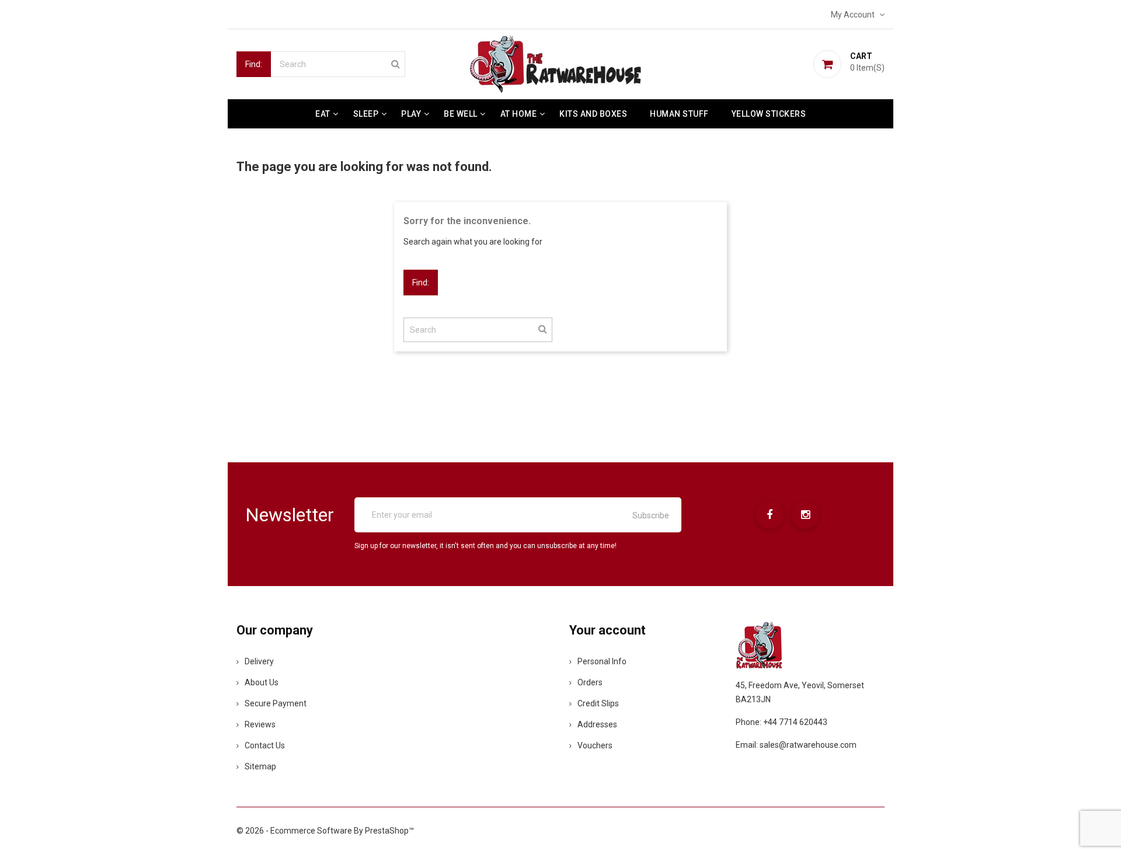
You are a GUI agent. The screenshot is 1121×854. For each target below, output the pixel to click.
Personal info (601, 661)
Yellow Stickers (769, 113)
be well (461, 113)
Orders (590, 682)
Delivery (259, 661)
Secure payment (276, 703)
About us (261, 682)
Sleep (366, 113)
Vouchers (594, 745)
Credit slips (598, 703)
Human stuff (679, 113)
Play (411, 113)
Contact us (265, 745)
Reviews (260, 724)
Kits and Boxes (593, 113)
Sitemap (260, 766)
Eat (322, 113)
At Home (518, 113)
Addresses (597, 724)
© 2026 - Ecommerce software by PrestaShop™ (325, 830)
